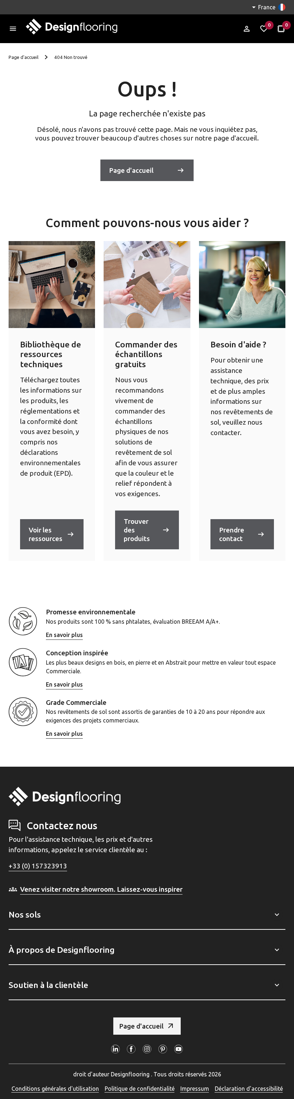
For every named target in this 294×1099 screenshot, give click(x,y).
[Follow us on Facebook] (131, 1049)
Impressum (194, 1088)
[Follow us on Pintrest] (163, 1049)
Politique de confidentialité (140, 1088)
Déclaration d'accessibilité (249, 1088)
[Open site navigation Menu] (13, 28)
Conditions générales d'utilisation (55, 1088)
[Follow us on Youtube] (178, 1049)
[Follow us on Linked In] (115, 1049)
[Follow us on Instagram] (147, 1049)
